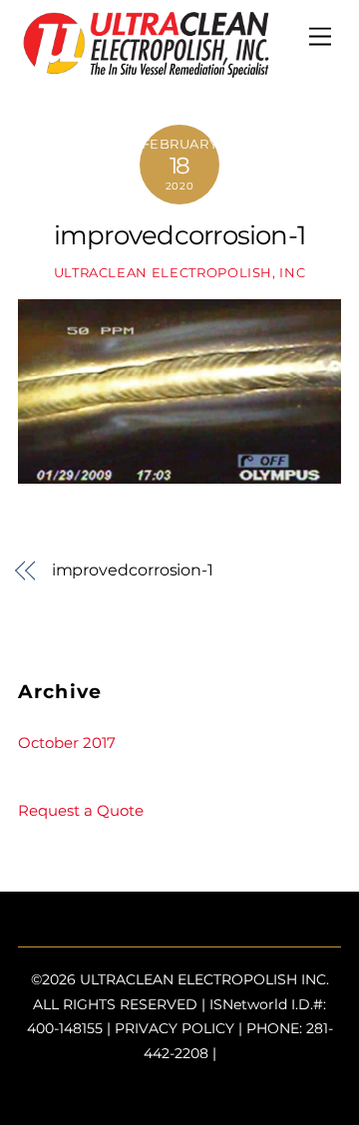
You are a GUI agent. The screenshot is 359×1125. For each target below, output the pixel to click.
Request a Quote (81, 810)
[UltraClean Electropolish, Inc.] (146, 69)
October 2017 (67, 742)
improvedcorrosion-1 (179, 234)
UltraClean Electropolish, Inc (180, 272)
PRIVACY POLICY (174, 1028)
